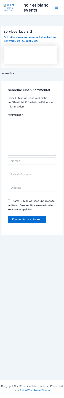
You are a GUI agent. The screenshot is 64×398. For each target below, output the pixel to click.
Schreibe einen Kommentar (21, 37)
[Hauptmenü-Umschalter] (56, 7)
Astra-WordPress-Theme (35, 390)
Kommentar (15, 114)
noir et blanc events (36, 7)
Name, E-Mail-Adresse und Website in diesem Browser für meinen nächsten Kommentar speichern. (31, 205)
